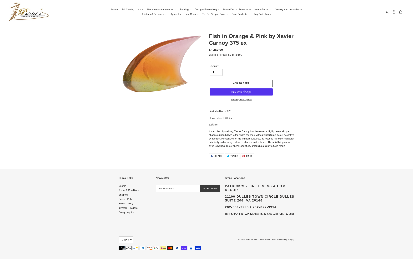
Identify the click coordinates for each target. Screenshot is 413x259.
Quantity (214, 66)
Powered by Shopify (285, 239)
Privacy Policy (126, 199)
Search (122, 185)
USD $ (125, 239)
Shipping (213, 54)
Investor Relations (128, 207)
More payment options (241, 99)
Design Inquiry (126, 212)
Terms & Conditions (129, 190)
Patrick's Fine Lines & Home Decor (261, 239)
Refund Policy (126, 203)
